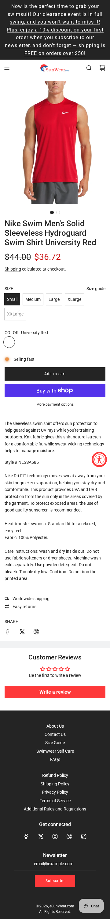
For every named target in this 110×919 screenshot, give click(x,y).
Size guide (95, 288)
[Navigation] (6, 68)
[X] (40, 836)
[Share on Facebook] (7, 632)
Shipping (13, 269)
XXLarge (15, 314)
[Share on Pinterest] (36, 632)
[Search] (89, 68)
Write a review (55, 692)
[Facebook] (26, 836)
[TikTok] (83, 836)
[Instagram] (55, 836)
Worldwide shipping (31, 598)
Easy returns (24, 606)
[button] (52, 212)
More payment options (55, 404)
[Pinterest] (69, 836)
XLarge (74, 299)
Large (54, 299)
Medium (33, 299)
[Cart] (102, 68)
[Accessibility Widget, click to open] (99, 459)
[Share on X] (22, 632)
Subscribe (55, 881)
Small (12, 299)
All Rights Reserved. (55, 912)
